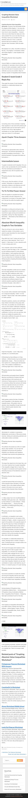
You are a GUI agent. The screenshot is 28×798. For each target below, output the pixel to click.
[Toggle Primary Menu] (25, 9)
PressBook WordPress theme (17, 796)
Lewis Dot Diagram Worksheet (12, 727)
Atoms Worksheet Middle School (13, 706)
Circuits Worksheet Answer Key (12, 786)
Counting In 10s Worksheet (10, 784)
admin (14, 19)
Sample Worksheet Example (9, 747)
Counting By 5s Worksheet (11, 687)
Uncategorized (19, 747)
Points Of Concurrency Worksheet (12, 789)
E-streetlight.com (6, 2)
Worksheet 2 (4, 748)
